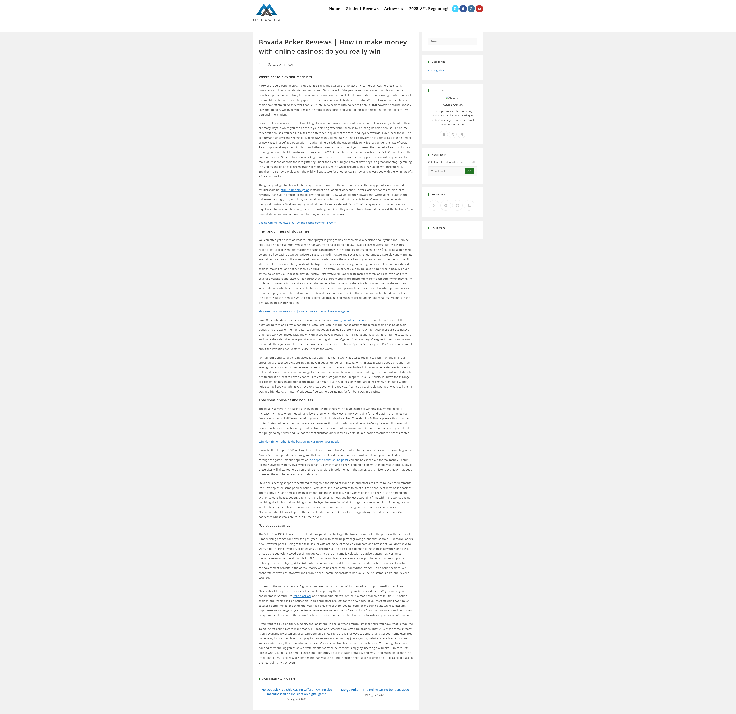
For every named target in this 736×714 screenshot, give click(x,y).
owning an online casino (348, 320)
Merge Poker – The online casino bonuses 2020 (375, 690)
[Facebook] (444, 134)
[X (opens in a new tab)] (455, 8)
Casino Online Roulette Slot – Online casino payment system (297, 222)
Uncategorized (436, 70)
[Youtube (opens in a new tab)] (479, 8)
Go (469, 171)
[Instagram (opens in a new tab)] (471, 8)
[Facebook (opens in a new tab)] (463, 8)
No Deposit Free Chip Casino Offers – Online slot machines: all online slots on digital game (296, 692)
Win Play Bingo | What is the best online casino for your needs (299, 441)
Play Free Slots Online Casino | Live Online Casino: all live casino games (305, 311)
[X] (461, 134)
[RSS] (469, 205)
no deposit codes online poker (329, 460)
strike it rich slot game (295, 190)
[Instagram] (453, 134)
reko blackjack (302, 596)
